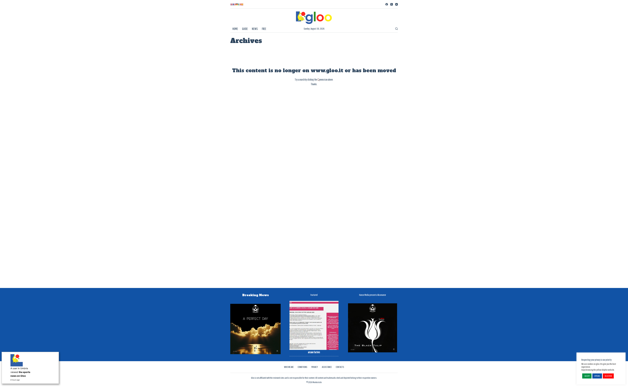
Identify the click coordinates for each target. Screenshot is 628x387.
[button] (587, 376)
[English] (231, 4)
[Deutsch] (237, 4)
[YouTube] (396, 4)
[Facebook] (386, 4)
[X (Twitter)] (391, 4)
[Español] (242, 4)
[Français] (234, 4)
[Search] (396, 28)
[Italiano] (239, 4)
